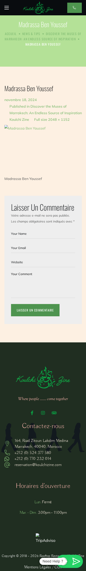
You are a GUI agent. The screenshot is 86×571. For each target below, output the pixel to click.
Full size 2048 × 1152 (52, 119)
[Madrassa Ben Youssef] (43, 146)
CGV (58, 567)
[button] (74, 8)
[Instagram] (43, 413)
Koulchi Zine (19, 119)
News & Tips (31, 33)
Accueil (11, 33)
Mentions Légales (37, 567)
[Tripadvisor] (54, 413)
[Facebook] (32, 413)
